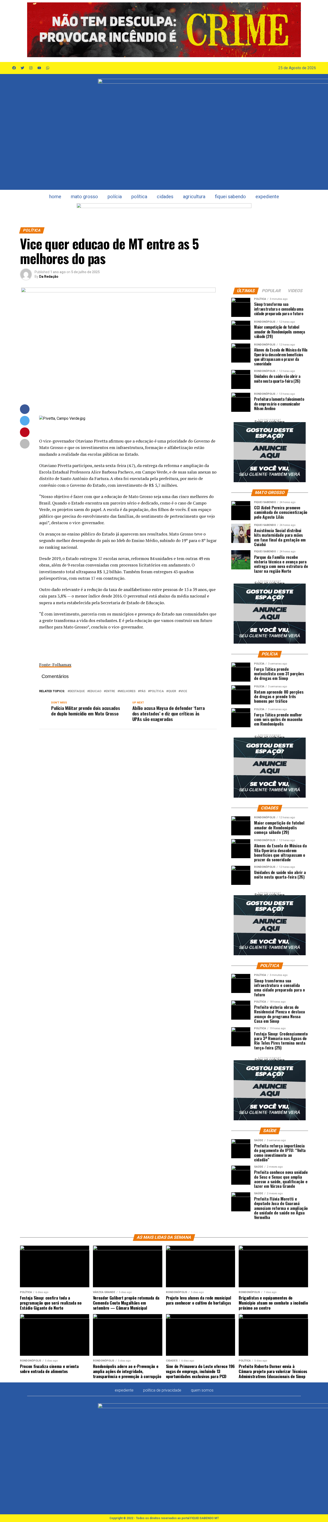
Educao (95, 691)
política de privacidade (162, 1390)
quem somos (202, 1390)
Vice (183, 691)
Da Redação (48, 276)
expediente (267, 196)
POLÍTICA (139, 196)
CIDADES (165, 196)
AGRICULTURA (194, 196)
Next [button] (294, 29)
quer (172, 691)
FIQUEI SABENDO (230, 196)
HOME (55, 196)
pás (143, 691)
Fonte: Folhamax (55, 664)
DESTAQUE (77, 691)
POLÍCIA (115, 196)
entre (110, 691)
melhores (127, 691)
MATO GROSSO (84, 196)
